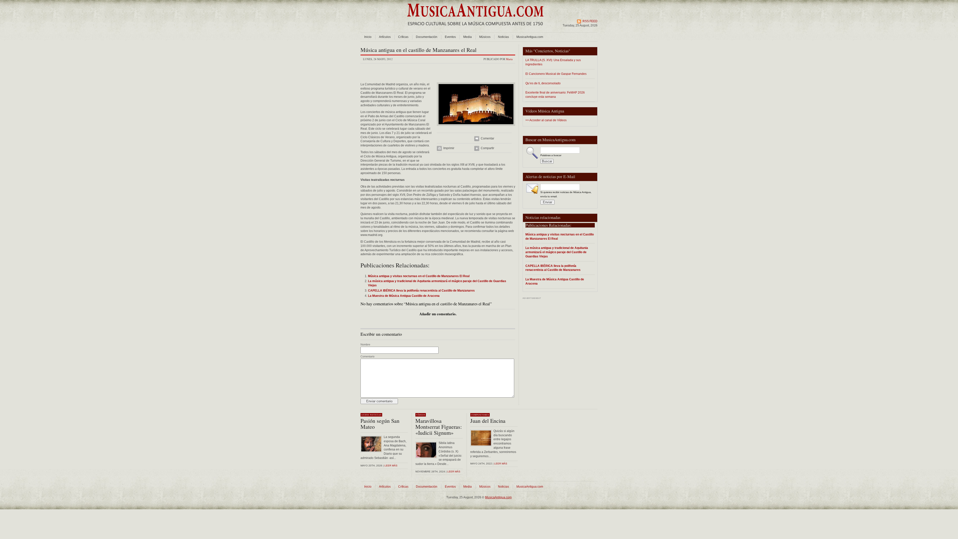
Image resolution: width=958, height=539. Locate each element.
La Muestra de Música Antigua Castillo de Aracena (554, 281)
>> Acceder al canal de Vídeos (546, 120)
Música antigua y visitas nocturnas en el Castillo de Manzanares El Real (559, 236)
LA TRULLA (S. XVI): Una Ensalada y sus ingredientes (553, 62)
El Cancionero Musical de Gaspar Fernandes (556, 73)
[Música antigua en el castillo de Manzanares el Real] (476, 127)
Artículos (385, 37)
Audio (365, 415)
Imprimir (448, 148)
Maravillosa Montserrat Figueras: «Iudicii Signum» (438, 426)
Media (467, 37)
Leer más (390, 465)
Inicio (367, 37)
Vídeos (420, 415)
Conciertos (544, 51)
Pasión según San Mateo (379, 423)
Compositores (480, 415)
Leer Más (453, 471)
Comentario (367, 356)
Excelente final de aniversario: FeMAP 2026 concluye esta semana (555, 94)
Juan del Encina (487, 420)
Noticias (503, 37)
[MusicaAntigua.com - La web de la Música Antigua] (475, 28)
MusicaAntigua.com (529, 37)
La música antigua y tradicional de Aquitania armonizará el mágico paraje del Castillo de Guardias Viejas (556, 252)
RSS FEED (590, 21)
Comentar (487, 138)
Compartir (487, 148)
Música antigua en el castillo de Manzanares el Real (418, 49)
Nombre (365, 344)
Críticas (403, 37)
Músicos (484, 37)
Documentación (426, 37)
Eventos (450, 37)
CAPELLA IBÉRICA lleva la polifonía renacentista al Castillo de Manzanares (553, 268)
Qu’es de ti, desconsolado (543, 83)
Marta (509, 59)
